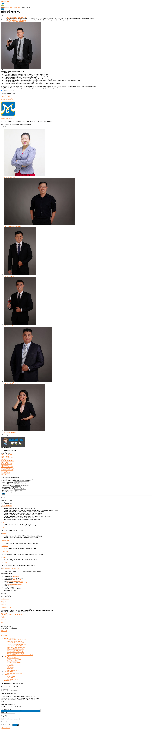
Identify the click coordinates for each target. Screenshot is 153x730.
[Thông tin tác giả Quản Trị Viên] (8, 116)
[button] (1, 90)
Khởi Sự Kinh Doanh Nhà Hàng (15, 653)
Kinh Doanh (10, 664)
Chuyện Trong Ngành (12, 661)
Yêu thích (19, 707)
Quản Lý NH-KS (7, 696)
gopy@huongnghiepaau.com (15, 581)
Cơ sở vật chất (5, 599)
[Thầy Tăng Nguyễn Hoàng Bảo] (39, 225)
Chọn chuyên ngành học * (9, 485)
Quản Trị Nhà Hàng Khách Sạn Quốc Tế (17, 17)
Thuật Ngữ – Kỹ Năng (13, 658)
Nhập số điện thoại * (7, 484)
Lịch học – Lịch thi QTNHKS (14, 673)
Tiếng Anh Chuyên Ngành (14, 659)
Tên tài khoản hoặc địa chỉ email (10, 719)
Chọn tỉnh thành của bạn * (9, 492)
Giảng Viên (17, 7)
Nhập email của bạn (7, 490)
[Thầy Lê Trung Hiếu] (20, 274)
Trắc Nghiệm (10, 667)
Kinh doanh (5, 707)
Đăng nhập (15, 725)
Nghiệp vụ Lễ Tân (31, 696)
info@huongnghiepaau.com (14, 584)
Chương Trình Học (9, 15)
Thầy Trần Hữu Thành (9, 326)
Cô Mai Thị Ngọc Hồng (10, 432)
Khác (25, 707)
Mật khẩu (4, 722)
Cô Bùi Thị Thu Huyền (9, 177)
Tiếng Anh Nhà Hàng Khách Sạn (15, 649)
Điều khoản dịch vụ (6, 607)
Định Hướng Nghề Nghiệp (14, 662)
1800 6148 (4, 613)
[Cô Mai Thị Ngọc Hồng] (24, 430)
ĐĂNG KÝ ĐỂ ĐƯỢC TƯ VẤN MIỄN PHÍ (11, 614)
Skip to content (5, 1)
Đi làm (13, 707)
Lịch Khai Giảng (8, 671)
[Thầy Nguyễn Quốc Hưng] (28, 381)
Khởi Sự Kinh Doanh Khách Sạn (15, 652)
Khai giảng (3, 602)
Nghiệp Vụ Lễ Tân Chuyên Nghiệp (16, 647)
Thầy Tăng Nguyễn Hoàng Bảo (12, 226)
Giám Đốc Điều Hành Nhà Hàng (15, 650)
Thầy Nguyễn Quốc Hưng (11, 383)
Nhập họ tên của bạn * (8, 482)
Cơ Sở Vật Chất (11, 676)
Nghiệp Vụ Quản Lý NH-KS (14, 641)
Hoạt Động (10, 668)
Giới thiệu (9, 7)
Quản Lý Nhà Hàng (18, 696)
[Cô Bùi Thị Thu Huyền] (24, 176)
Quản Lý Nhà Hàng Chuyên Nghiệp (16, 643)
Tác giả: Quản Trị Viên (7, 118)
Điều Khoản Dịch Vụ (12, 679)
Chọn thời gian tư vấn (8, 488)
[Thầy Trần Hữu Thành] (20, 324)
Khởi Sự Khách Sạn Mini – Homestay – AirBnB (20, 655)
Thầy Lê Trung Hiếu (9, 276)
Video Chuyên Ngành (12, 670)
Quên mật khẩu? (5, 728)
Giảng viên (3, 604)
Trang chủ (3, 7)
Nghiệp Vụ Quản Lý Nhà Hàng (15, 646)
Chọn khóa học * (6, 487)
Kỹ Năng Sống (11, 665)
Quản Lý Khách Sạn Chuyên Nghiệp (16, 21)
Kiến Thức (7, 656)
